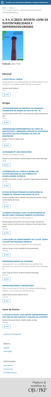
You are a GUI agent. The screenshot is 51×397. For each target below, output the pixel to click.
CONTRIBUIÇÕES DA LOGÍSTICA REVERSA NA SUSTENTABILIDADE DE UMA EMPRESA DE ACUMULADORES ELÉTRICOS (20, 173)
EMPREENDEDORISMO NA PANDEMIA (25, 265)
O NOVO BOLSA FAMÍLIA (25, 81)
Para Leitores (8, 365)
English (6, 348)
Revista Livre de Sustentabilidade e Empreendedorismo (27, 2)
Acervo (11, 8)
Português (8, 351)
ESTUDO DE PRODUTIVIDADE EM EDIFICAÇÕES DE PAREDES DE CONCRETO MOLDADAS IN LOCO (22, 193)
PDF (7, 95)
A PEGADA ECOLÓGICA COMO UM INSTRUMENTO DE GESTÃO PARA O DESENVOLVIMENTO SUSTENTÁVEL (23, 215)
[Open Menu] (2, 2)
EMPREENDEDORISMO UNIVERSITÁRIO (24, 288)
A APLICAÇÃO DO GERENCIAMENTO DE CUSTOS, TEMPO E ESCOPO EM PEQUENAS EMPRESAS (25, 242)
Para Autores (8, 369)
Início (4, 8)
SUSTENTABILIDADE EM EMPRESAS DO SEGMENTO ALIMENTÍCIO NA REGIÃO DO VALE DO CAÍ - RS (22, 109)
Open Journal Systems (12, 334)
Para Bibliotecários (10, 372)
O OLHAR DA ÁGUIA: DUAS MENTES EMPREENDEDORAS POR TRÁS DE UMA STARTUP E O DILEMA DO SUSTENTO (25, 316)
